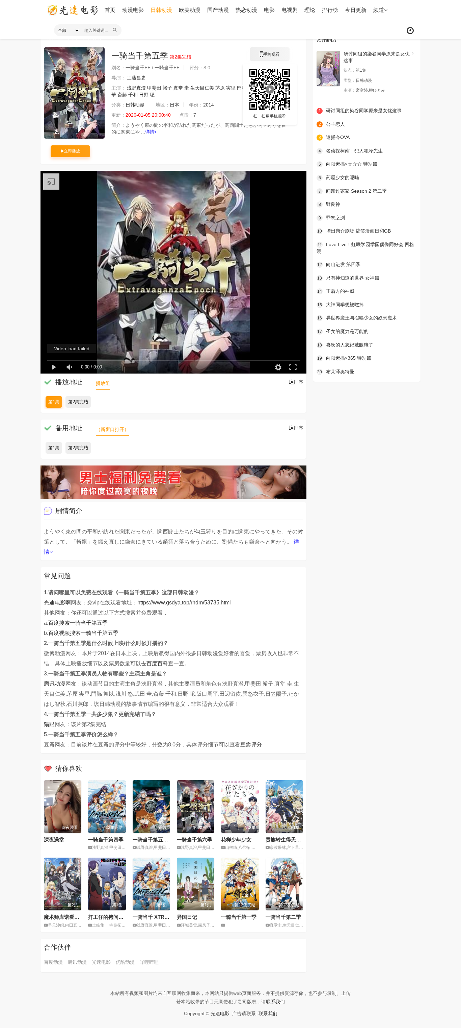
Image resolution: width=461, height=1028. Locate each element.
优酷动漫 (125, 962)
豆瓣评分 (251, 744)
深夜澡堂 (54, 839)
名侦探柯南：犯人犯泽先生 (351, 150)
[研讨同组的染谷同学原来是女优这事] (328, 68)
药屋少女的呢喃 (339, 177)
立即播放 (72, 151)
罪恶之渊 (332, 217)
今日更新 (356, 10)
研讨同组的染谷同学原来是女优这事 (360, 110)
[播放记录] (410, 30)
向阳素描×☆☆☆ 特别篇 (348, 164)
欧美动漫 (189, 10)
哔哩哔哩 (149, 962)
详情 (150, 132)
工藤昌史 (136, 77)
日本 (174, 104)
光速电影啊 (57, 602)
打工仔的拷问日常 (108, 917)
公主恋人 (332, 124)
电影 (269, 10)
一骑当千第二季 (283, 917)
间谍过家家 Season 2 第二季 (353, 191)
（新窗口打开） (112, 429)
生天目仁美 (202, 88)
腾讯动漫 (54, 684)
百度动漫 (53, 962)
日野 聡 (147, 94)
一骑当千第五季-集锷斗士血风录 (169, 839)
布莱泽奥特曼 (335, 371)
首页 (110, 10)
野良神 (330, 204)
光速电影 (101, 962)
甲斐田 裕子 (159, 88)
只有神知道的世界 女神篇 (348, 278)
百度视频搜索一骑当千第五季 (83, 633)
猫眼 (49, 724)
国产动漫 (218, 10)
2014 (208, 104)
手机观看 (269, 56)
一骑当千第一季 (238, 917)
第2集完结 (78, 401)
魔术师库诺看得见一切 (69, 917)
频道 (378, 10)
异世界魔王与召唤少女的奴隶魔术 (357, 317)
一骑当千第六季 (194, 839)
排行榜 (330, 10)
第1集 (53, 401)
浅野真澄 (136, 88)
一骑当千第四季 (106, 839)
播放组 (103, 383)
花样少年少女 (236, 839)
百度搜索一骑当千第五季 (78, 623)
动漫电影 (133, 10)
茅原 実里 (225, 88)
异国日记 (187, 917)
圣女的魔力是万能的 (343, 331)
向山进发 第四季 (338, 264)
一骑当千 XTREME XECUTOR (167, 917)
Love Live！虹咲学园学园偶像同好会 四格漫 (365, 248)
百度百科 (157, 663)
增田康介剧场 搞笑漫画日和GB (354, 231)
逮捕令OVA (334, 137)
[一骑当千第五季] (74, 93)
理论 (309, 10)
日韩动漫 (161, 10)
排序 (298, 382)
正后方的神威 (335, 291)
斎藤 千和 (127, 94)
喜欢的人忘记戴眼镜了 (345, 345)
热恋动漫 (246, 10)
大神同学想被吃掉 (340, 304)
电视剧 (289, 10)
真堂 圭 (181, 88)
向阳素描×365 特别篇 (344, 358)
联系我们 (275, 1001)
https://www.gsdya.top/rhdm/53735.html (184, 602)
